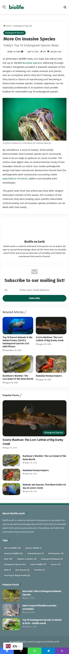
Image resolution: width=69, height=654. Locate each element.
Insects (55, 564)
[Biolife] (16, 7)
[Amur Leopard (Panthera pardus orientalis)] (11, 610)
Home (8, 26)
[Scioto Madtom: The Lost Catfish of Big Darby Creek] (51, 325)
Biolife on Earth (14, 52)
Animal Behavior (35, 553)
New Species (22, 570)
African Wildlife (12, 548)
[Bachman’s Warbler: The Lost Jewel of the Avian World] (18, 364)
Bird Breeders (56, 553)
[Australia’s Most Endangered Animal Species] (11, 596)
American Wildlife (13, 553)
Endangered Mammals (52, 559)
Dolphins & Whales (26, 559)
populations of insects (15, 178)
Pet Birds (39, 570)
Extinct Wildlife (38, 564)
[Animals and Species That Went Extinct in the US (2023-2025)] (11, 489)
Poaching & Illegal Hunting (17, 575)
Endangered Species (22, 26)
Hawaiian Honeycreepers (49, 375)
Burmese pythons (32, 63)
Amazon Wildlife (33, 548)
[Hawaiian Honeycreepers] (51, 364)
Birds (8, 559)
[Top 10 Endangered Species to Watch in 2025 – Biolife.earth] (11, 624)
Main (7, 570)
